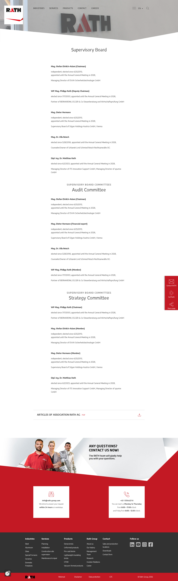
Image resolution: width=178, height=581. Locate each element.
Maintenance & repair (49, 558)
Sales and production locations (110, 545)
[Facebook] (150, 544)
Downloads (107, 551)
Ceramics (28, 559)
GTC (110, 577)
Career (95, 8)
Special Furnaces (31, 555)
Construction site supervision (48, 552)
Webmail (61, 577)
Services (53, 8)
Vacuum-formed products (73, 566)
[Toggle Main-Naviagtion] (134, 8)
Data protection (94, 577)
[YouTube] (138, 544)
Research (90, 558)
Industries (38, 8)
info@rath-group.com (51, 501)
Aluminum (29, 548)
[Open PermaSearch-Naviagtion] (147, 8)
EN (139, 8)
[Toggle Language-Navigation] (142, 8)
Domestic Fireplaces (28, 564)
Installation (46, 548)
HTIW (66, 562)
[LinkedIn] (132, 544)
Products (68, 8)
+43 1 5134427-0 (126, 501)
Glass (27, 551)
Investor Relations (93, 562)
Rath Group (92, 539)
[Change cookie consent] (8, 573)
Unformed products (71, 548)
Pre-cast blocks (69, 551)
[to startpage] (13, 8)
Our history (91, 548)
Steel (27, 544)
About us (90, 544)
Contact (82, 8)
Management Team (92, 552)
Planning (45, 544)
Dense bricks (68, 544)
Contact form (107, 554)
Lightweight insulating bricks (72, 556)
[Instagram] (144, 544)
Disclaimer (78, 577)
